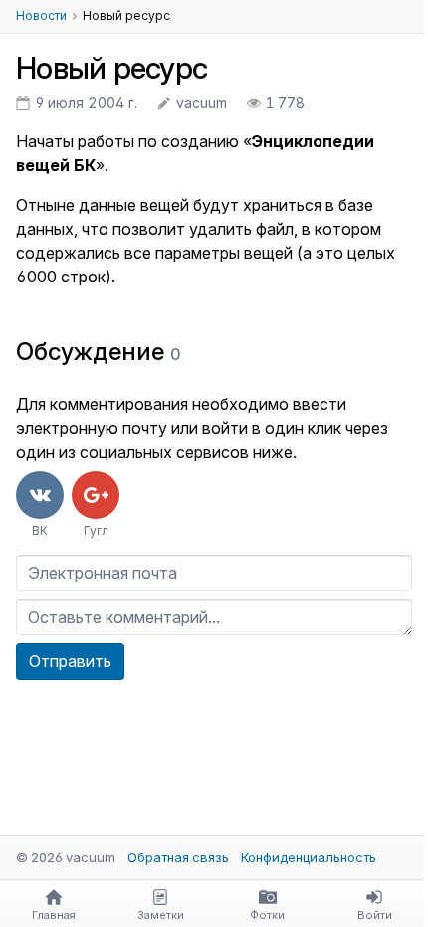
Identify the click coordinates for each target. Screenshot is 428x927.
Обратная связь (178, 857)
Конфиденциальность (308, 857)
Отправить (70, 661)
